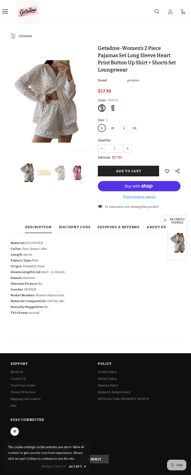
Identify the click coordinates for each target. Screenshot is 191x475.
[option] (51, 101)
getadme (133, 80)
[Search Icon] (156, 11)
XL (134, 128)
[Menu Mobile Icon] (5, 11)
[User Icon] (170, 11)
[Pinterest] (14, 431)
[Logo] (28, 11)
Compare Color (78, 149)
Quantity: (104, 140)
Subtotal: (104, 157)
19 (106, 206)
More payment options (139, 196)
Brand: (102, 80)
